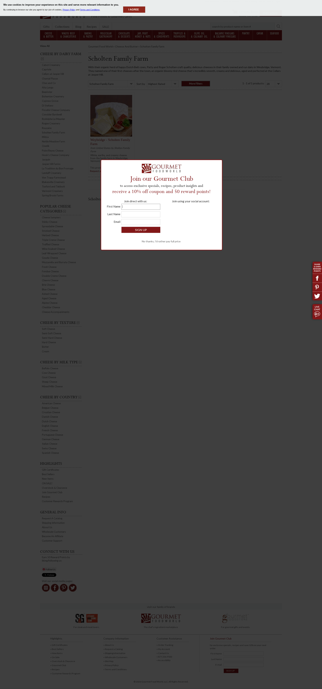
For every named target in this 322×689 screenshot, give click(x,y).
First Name (113, 206)
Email (117, 221)
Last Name (113, 214)
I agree (133, 9)
